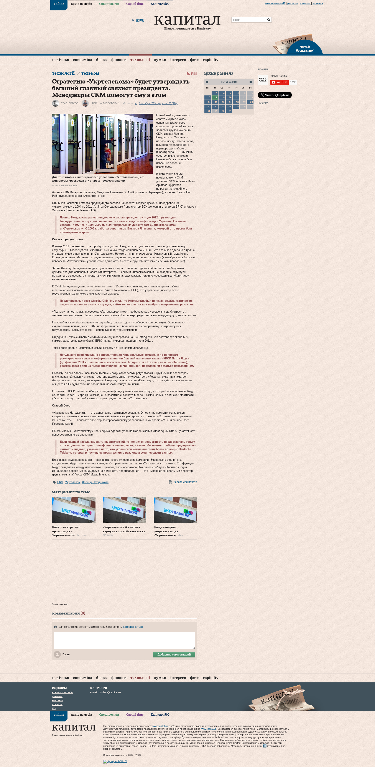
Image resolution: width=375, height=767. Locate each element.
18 (237, 101)
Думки (160, 60)
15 (216, 101)
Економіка (82, 60)
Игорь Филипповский (104, 103)
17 (230, 101)
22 (216, 106)
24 (230, 106)
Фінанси (119, 60)
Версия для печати (185, 481)
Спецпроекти (109, 3)
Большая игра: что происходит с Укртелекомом (66, 531)
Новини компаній (275, 3)
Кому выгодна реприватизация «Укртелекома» (166, 531)
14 (209, 101)
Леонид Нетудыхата (95, 482)
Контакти (305, 3)
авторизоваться (133, 626)
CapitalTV (210, 60)
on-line (59, 3)
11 (237, 97)
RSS (194, 73)
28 (209, 111)
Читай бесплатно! (305, 49)
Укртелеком (72, 482)
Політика (60, 60)
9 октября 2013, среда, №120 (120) (158, 103)
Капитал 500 (160, 3)
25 (237, 106)
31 (230, 111)
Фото (194, 60)
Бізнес (101, 60)
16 (223, 101)
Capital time (134, 3)
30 (223, 111)
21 (209, 106)
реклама (292, 3)
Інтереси (178, 60)
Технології (140, 60)
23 (223, 106)
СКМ (60, 482)
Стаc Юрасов (69, 103)
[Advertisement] (124, 572)
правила (317, 3)
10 (230, 97)
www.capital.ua (160, 726)
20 (251, 101)
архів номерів (81, 3)
